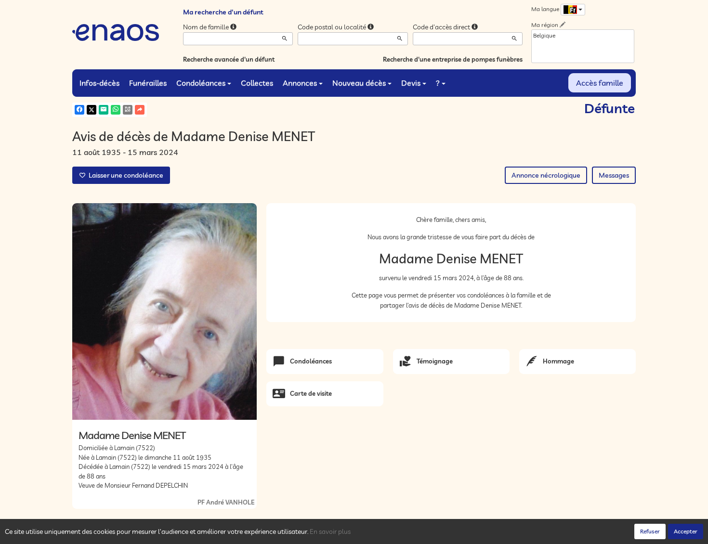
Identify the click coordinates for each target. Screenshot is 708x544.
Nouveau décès (359, 83)
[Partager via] (139, 110)
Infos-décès (99, 83)
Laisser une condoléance (124, 175)
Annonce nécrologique (545, 175)
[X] (91, 110)
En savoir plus (330, 531)
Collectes (257, 83)
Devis (410, 83)
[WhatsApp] (115, 110)
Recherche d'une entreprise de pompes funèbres (453, 59)
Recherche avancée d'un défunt (229, 59)
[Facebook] (79, 110)
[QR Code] (127, 110)
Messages (614, 175)
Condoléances (200, 83)
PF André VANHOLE (225, 502)
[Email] (103, 110)
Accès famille (599, 83)
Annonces (300, 83)
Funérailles (148, 83)
